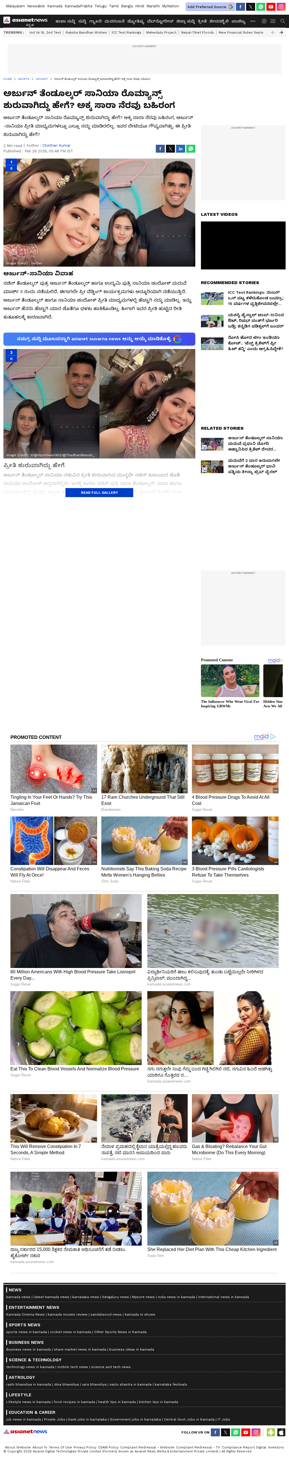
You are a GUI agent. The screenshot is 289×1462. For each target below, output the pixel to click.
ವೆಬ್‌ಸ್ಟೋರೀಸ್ (160, 21)
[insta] (281, 7)
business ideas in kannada (131, 1349)
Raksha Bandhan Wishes (86, 32)
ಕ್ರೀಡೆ (202, 21)
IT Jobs (224, 1419)
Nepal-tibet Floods (197, 32)
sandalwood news (106, 1314)
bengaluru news (115, 1297)
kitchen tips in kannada (158, 1402)
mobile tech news (72, 1367)
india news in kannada (176, 1297)
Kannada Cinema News (25, 1314)
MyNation (170, 6)
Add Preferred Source (206, 7)
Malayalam (15, 6)
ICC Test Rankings (126, 32)
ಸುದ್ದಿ (82, 21)
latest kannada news (51, 1297)
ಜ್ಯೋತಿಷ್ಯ (135, 21)
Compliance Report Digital (244, 1447)
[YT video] (270, 7)
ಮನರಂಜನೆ (114, 21)
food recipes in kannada (74, 1402)
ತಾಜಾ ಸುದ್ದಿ (65, 21)
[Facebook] (240, 7)
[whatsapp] (260, 7)
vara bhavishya (94, 1384)
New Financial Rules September (246, 32)
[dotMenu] (253, 21)
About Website (18, 1447)
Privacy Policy (85, 1447)
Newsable (36, 6)
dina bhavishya (66, 1384)
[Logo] (27, 21)
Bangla (127, 6)
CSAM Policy (108, 1447)
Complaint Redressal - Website (147, 1447)
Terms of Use (60, 1447)
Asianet (25, 1431)
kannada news (18, 1297)
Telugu (101, 6)
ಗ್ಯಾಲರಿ (95, 21)
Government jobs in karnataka (135, 1419)
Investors (276, 1447)
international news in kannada (223, 1297)
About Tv (39, 1447)
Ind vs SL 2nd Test (45, 32)
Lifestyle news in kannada (28, 1402)
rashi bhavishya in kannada (28, 1384)
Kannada (54, 6)
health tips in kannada (117, 1402)
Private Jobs (54, 1419)
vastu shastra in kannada (131, 1384)
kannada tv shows (140, 1314)
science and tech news (111, 1367)
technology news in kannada (30, 1367)
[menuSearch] (283, 21)
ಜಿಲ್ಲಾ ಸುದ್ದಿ (185, 21)
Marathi (153, 6)
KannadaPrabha (78, 6)
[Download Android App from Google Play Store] (270, 1432)
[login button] (265, 21)
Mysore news (143, 1297)
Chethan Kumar (56, 145)
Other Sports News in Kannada (120, 1332)
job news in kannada (23, 1419)
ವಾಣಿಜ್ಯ (238, 21)
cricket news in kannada (70, 1332)
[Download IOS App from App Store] (281, 1432)
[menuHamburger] (273, 21)
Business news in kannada (28, 1349)
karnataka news (85, 1297)
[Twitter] (250, 7)
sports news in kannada (26, 1332)
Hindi (139, 6)
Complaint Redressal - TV (198, 1447)
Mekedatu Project (161, 32)
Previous (273, 32)
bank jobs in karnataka (87, 1419)
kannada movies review (67, 1314)
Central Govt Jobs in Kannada (189, 1419)
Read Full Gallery (99, 493)
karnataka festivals (171, 1384)
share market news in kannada (80, 1349)
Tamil (114, 6)
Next (281, 32)
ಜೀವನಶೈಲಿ (219, 21)
